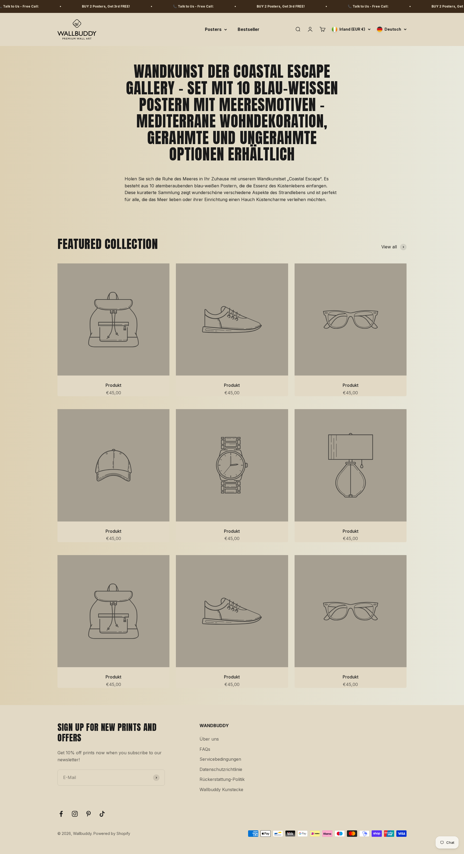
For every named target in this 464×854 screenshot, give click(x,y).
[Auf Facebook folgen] (61, 813)
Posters (213, 29)
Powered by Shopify (111, 833)
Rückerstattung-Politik (222, 779)
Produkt (113, 385)
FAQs (205, 749)
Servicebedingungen (220, 759)
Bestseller (248, 29)
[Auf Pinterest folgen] (88, 813)
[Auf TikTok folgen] (102, 813)
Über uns (209, 739)
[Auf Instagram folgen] (74, 813)
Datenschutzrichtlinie (221, 769)
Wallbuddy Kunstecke (221, 789)
